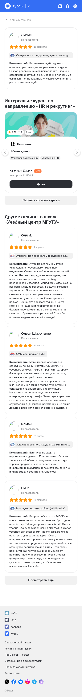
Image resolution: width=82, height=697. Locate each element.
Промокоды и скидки (17, 654)
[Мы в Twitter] (7, 681)
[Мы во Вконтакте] (20, 681)
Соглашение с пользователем (23, 660)
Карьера (16, 626)
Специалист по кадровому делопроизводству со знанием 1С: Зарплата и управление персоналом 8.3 (43, 55)
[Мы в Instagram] (27, 681)
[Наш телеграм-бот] (41, 681)
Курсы (14, 633)
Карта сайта (12, 672)
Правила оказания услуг (20, 666)
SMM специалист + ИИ (30, 353)
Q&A (13, 619)
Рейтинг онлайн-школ (18, 648)
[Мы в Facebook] (13, 681)
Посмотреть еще (41, 580)
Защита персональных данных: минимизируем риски (43, 444)
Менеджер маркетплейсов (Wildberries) (40, 508)
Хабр (14, 613)
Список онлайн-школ (18, 642)
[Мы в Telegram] (34, 681)
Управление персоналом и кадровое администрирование (42, 256)
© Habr (9, 690)
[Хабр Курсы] (14, 6)
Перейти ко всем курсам (41, 200)
